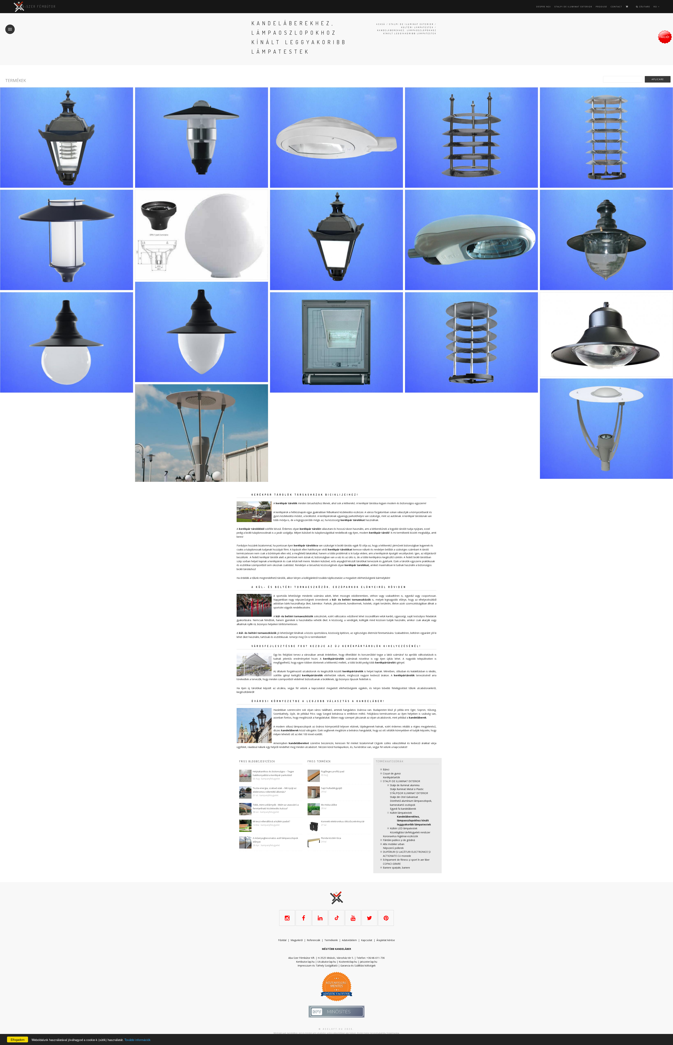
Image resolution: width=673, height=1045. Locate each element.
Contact (616, 6)
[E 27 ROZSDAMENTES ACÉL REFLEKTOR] (471, 137)
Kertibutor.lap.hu (305, 961)
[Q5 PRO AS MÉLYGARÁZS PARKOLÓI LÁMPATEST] (336, 342)
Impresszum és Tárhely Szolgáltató (318, 965)
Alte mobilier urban (393, 844)
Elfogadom (18, 1039)
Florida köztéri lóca (331, 838)
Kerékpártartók (391, 777)
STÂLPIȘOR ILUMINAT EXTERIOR (409, 793)
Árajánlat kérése (385, 940)
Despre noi (543, 6)
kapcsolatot (400, 747)
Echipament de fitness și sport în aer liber (406, 859)
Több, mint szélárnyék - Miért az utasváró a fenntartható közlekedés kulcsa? (276, 806)
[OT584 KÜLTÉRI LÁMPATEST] (606, 240)
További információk (137, 1039)
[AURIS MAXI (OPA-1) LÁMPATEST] (201, 137)
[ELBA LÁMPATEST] (66, 240)
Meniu (10, 29)
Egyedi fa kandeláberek (403, 808)
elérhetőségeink (348, 688)
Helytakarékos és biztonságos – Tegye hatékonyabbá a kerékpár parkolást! (273, 773)
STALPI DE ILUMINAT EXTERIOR (573, 6)
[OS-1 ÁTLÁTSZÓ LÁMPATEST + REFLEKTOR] (66, 137)
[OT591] (201, 433)
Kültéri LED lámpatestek (403, 828)
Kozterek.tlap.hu (348, 961)
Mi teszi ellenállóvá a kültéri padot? (271, 821)
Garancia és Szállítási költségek (358, 965)
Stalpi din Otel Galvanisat (404, 797)
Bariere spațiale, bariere (396, 867)
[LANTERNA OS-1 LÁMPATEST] (336, 240)
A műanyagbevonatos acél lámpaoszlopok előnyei (275, 839)
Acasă (380, 24)
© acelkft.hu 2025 (336, 1029)
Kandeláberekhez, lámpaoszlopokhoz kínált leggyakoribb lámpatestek (414, 820)
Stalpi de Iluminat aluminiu (405, 785)
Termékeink (331, 940)
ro (656, 6)
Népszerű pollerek (393, 848)
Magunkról (297, 940)
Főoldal (282, 940)
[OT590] (606, 428)
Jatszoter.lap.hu (368, 961)
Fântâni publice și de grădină (399, 840)
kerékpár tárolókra (306, 545)
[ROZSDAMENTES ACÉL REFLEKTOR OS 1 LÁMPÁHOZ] (471, 342)
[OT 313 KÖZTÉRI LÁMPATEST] (606, 334)
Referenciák (313, 940)
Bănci (386, 769)
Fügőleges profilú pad (332, 771)
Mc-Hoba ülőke (329, 804)
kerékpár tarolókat (357, 565)
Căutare (644, 6)
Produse (601, 6)
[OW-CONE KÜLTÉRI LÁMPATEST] (201, 332)
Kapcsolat (366, 940)
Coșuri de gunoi (392, 773)
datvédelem (350, 940)
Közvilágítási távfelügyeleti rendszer (410, 832)
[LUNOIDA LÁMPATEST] (471, 240)
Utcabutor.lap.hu (326, 961)
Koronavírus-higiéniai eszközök (400, 836)
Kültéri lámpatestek (417, 27)
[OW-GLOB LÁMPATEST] (66, 342)
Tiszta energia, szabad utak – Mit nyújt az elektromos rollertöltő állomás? (275, 790)
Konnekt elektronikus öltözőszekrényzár (343, 821)
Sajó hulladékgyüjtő (331, 788)
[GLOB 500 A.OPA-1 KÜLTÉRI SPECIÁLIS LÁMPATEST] (201, 235)
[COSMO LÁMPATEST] (336, 137)
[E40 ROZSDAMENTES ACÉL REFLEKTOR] (606, 137)
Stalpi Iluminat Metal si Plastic (407, 789)
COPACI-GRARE (392, 863)
